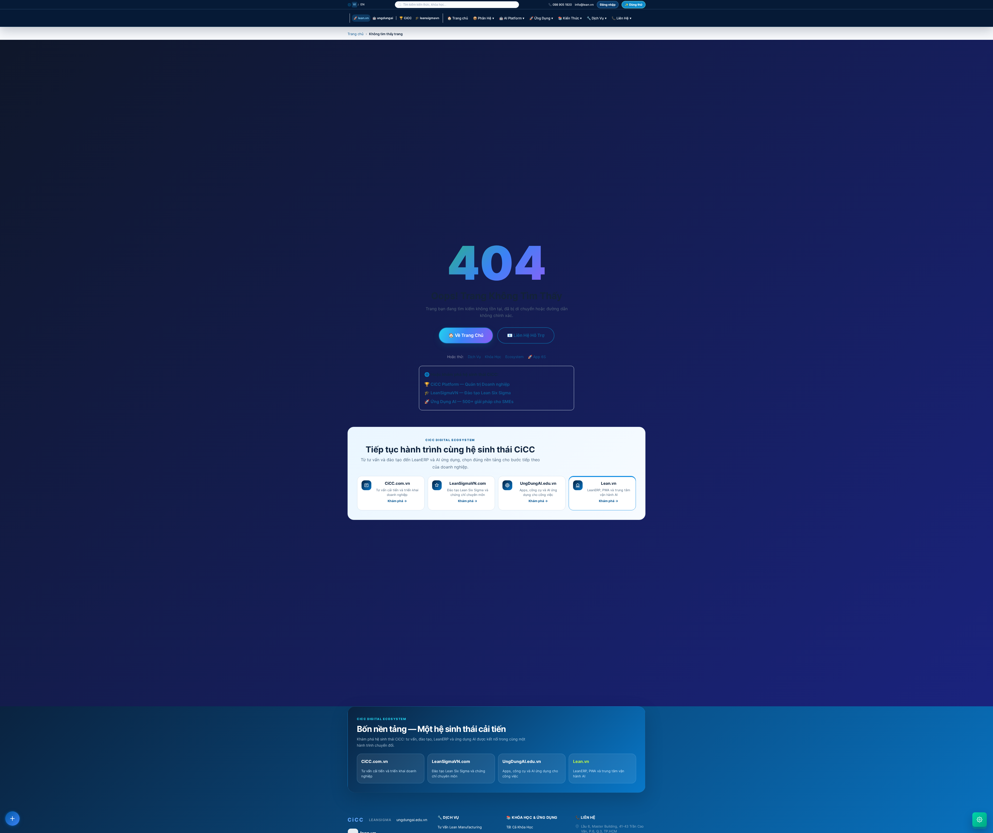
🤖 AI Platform (511, 18)
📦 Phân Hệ (483, 18)
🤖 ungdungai (382, 18)
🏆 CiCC (405, 18)
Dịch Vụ (474, 356)
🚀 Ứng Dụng (541, 18)
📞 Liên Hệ (621, 18)
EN (362, 4)
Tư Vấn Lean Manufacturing (460, 827)
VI (354, 4)
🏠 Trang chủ (457, 18)
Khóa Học (493, 356)
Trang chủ (356, 34)
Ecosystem (514, 356)
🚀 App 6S (537, 356)
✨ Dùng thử (633, 4)
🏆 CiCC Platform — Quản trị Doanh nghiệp (467, 384)
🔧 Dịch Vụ (597, 18)
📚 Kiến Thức (570, 18)
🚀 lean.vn (361, 18)
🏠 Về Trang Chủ (465, 335)
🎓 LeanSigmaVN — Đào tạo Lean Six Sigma (467, 392)
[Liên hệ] (12, 818)
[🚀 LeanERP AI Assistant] (979, 819)
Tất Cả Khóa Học (519, 827)
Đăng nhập (607, 4)
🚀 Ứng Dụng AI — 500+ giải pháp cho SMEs (469, 401)
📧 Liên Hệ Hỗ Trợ (526, 335)
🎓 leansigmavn (427, 18)
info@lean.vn (584, 4)
